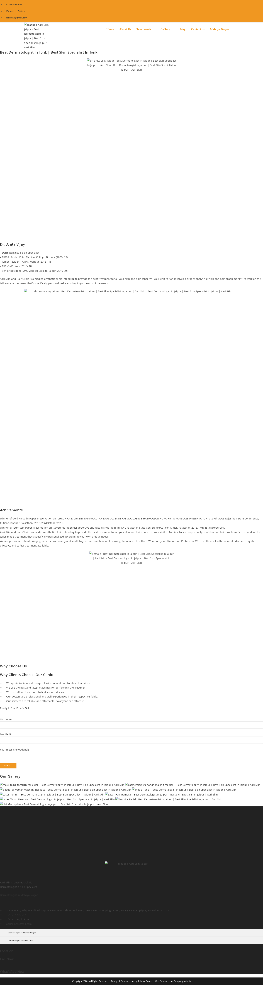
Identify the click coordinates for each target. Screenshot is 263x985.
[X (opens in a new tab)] (231, 11)
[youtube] (14, 903)
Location (6, 951)
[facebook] (1, 903)
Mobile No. (6, 734)
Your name (6, 719)
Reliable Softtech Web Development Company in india (164, 981)
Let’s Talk (24, 708)
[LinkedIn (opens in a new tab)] (250, 11)
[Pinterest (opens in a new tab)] (240, 11)
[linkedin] (9, 903)
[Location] (1, 946)
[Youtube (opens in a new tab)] (254, 11)
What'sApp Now (12, 971)
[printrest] (12, 903)
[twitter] (6, 903)
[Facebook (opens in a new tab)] (235, 11)
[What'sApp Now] (1, 967)
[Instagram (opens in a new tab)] (245, 11)
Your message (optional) (14, 749)
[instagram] (4, 903)
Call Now (7, 959)
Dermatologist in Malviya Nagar (19, 895)
